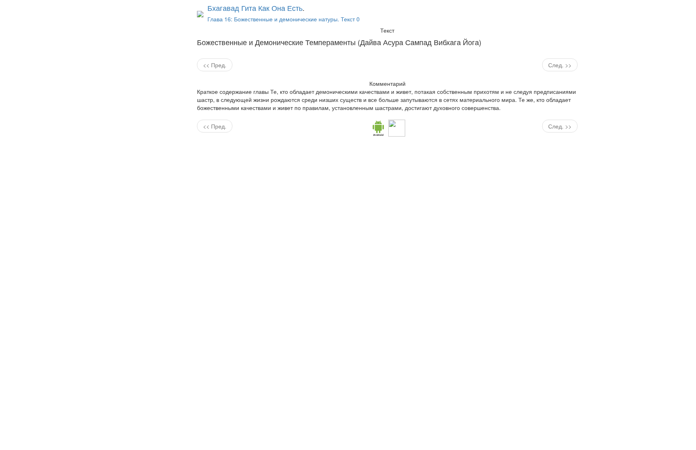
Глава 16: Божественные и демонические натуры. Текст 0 (283, 19)
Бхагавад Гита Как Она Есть (254, 7)
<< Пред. (214, 65)
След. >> (560, 65)
